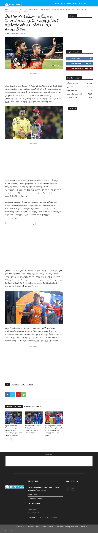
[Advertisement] (34, 78)
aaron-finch (15, 384)
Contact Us (83, 527)
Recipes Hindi (33, 512)
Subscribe (88, 68)
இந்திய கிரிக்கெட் (72, 3)
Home (57, 3)
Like (90, 58)
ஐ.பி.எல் (63, 3)
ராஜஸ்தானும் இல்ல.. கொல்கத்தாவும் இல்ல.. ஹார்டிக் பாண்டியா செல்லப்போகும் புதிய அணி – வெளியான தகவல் (13, 430)
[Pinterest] (18, 394)
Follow (89, 63)
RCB (23, 384)
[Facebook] (7, 394)
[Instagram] (73, 489)
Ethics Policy (20, 527)
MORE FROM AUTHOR (32, 407)
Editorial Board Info (47, 527)
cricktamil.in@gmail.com (47, 517)
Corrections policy (32, 527)
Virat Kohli (30, 384)
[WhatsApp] (23, 394)
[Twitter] (12, 394)
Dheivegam (32, 510)
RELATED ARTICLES (13, 407)
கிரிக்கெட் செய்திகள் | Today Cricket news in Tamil (27, 9)
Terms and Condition (36, 499)
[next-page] (10, 439)
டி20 (80, 3)
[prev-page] (6, 439)
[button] (90, 4)
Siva (8, 33)
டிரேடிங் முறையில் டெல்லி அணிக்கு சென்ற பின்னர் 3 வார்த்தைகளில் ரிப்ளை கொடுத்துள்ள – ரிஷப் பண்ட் (53, 430)
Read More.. (41, 490)
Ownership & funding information (67, 527)
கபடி (85, 3)
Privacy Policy (33, 494)
